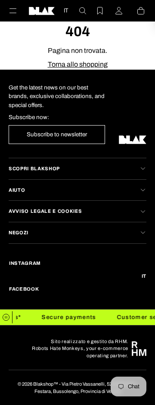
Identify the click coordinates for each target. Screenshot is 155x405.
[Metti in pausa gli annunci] (6, 317)
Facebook (24, 288)
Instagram (25, 263)
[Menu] (18, 10)
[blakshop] (42, 10)
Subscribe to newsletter (57, 134)
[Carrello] (135, 10)
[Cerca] (77, 10)
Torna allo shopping (78, 64)
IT (66, 10)
